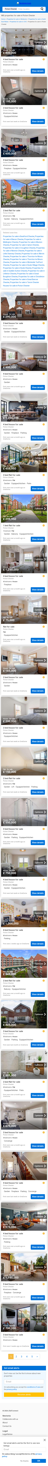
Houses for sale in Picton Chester (16, 286)
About (5, 1423)
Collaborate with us (10, 1419)
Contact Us (7, 1426)
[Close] (44, 1440)
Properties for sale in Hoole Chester (17, 268)
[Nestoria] (24, 3)
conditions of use (33, 1387)
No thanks (24, 1461)
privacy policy (12, 1389)
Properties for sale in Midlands (17, 19)
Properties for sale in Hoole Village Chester (27, 265)
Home (3, 19)
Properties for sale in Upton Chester (24, 245)
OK (38, 1461)
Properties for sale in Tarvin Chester (24, 282)
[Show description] (43, 59)
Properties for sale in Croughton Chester (19, 248)
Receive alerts (24, 1394)
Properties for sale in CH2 (18, 22)
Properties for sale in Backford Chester (18, 236)
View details (38, 71)
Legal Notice (7, 1434)
